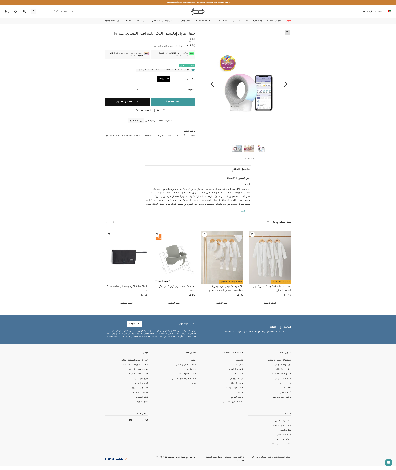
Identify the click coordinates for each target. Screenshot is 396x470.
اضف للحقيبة (270, 303)
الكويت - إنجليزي (141, 379)
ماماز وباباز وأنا (237, 383)
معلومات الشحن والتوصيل (279, 360)
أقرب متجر (238, 374)
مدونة (240, 393)
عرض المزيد (245, 211)
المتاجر (366, 12)
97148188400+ (113, 336)
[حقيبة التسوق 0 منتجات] (7, 11)
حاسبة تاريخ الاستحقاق (280, 426)
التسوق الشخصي (283, 421)
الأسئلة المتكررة (236, 369)
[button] (288, 20)
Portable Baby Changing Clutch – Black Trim (127, 288)
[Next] (212, 84)
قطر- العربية (142, 402)
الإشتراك (134, 324)
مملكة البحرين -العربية (138, 374)
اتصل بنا (239, 365)
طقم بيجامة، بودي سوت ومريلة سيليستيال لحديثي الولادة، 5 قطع (226, 288)
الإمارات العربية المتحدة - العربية (134, 365)
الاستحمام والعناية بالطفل (184, 379)
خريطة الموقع (237, 397)
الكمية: (191, 90)
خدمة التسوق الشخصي (233, 402)
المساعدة (239, 360)
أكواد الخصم (285, 393)
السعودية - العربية (140, 393)
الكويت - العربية (141, 383)
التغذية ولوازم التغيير (187, 374)
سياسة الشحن (284, 435)
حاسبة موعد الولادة (234, 388)
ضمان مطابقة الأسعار (281, 374)
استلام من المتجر (283, 439)
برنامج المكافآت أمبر (282, 397)
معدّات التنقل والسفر (186, 365)
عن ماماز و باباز (237, 379)
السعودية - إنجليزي (140, 388)
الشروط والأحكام (283, 369)
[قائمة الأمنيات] (252, 234)
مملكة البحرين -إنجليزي (138, 369)
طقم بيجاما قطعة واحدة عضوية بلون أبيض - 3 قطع (272, 288)
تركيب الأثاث (285, 383)
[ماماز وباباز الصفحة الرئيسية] (198, 11)
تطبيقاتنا (287, 388)
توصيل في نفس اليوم (281, 444)
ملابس (192, 360)
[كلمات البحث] (33, 11)
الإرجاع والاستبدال (283, 365)
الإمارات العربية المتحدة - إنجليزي (134, 360)
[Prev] (286, 84)
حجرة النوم (191, 369)
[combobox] (151, 90)
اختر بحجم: (189, 79)
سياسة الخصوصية (150, 334)
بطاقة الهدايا (285, 430)
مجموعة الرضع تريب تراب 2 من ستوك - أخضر (175, 288)
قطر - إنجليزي (142, 397)
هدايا (194, 383)
